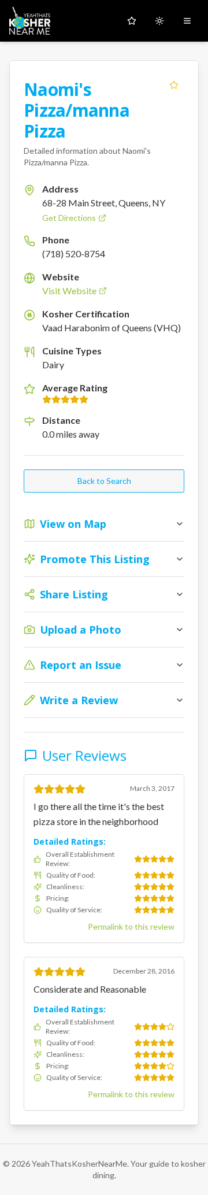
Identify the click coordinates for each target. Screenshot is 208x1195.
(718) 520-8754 (73, 253)
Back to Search (104, 481)
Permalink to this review (131, 926)
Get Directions (69, 218)
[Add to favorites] (174, 85)
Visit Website (69, 290)
